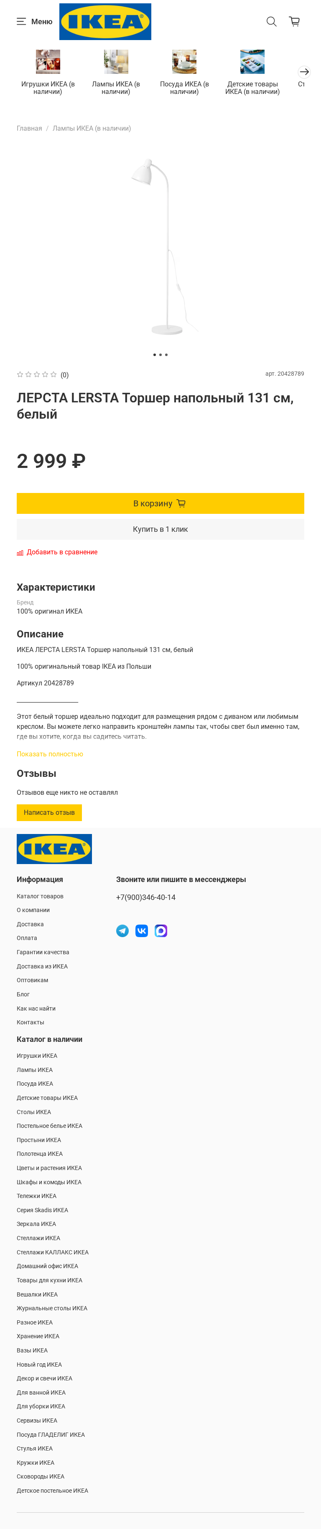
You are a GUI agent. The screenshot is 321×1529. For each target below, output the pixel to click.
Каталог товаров (40, 896)
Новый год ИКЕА (39, 1364)
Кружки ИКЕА (35, 1462)
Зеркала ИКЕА (36, 1224)
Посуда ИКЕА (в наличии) (184, 88)
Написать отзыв (49, 812)
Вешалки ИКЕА (37, 1294)
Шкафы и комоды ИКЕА (49, 1182)
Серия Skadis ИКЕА (42, 1210)
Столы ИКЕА (34, 1112)
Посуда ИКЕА (35, 1083)
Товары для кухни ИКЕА (49, 1280)
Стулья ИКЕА (35, 1448)
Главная (29, 128)
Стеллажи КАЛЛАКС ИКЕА (53, 1252)
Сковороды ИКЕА (40, 1476)
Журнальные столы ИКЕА (52, 1308)
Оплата (27, 938)
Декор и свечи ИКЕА (44, 1378)
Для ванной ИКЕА (41, 1392)
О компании (33, 910)
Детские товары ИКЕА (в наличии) (252, 88)
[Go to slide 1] (154, 355)
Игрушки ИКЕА (37, 1055)
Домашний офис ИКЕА (47, 1266)
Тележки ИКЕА (36, 1196)
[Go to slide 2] (160, 355)
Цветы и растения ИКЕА (49, 1168)
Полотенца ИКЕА (40, 1153)
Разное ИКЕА (35, 1322)
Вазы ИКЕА (32, 1350)
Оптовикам (32, 980)
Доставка (30, 924)
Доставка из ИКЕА (42, 966)
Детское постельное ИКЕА (52, 1490)
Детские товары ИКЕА (47, 1098)
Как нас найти (36, 1008)
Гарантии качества (43, 952)
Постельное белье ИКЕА (49, 1126)
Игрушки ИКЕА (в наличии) (48, 88)
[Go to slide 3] (166, 355)
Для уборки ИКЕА (41, 1406)
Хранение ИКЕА (38, 1336)
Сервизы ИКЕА (37, 1420)
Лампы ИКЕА (35, 1070)
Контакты (30, 1022)
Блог (23, 994)
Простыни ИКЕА (39, 1140)
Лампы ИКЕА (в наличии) (116, 88)
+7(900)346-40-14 (146, 897)
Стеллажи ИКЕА (38, 1238)
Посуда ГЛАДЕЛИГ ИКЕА (51, 1434)
